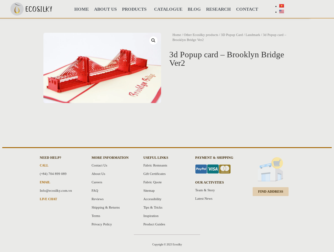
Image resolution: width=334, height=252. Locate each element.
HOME (81, 9)
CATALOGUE (168, 9)
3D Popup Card (232, 35)
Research (218, 9)
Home (176, 35)
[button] (271, 191)
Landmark (253, 35)
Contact (247, 9)
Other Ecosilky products (201, 35)
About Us (105, 9)
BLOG (194, 9)
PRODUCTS (134, 9)
